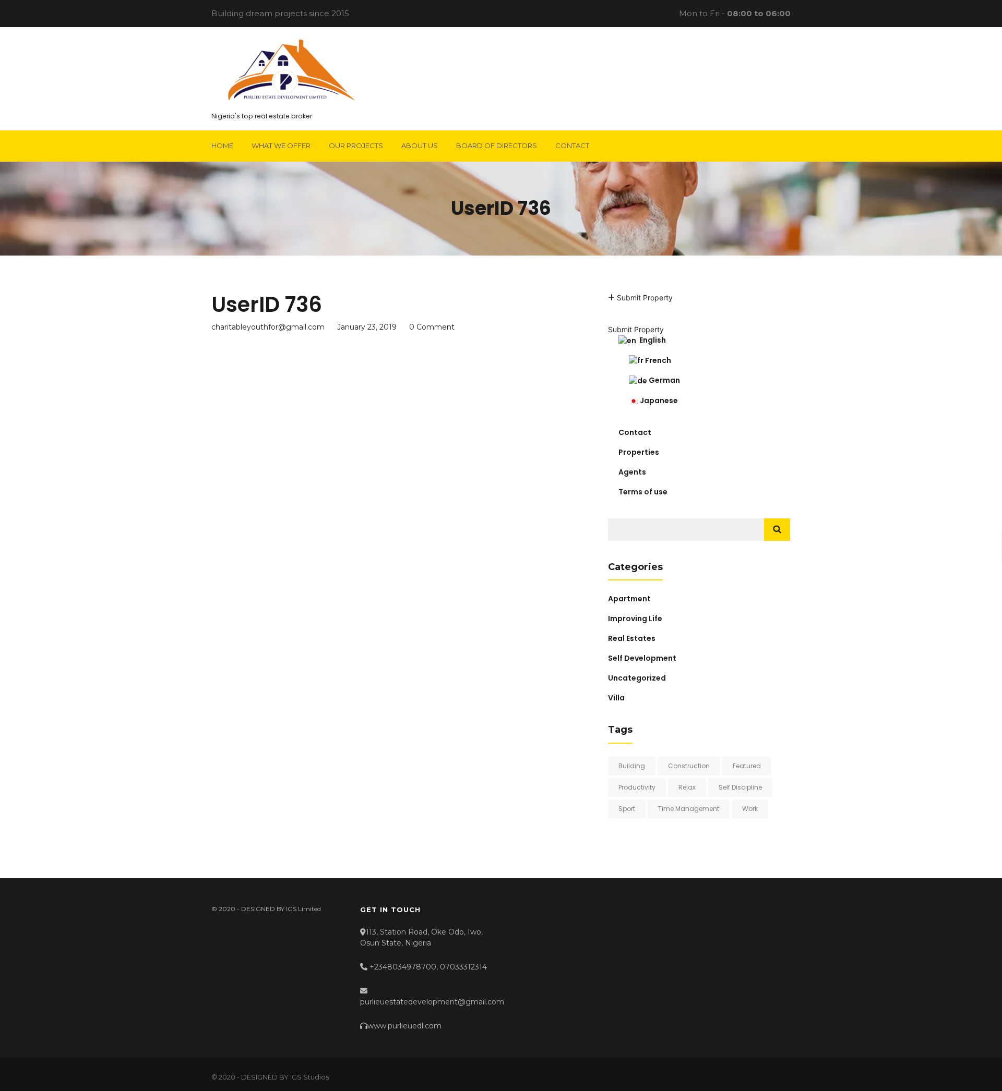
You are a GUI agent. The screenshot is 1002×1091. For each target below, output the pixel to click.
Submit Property (644, 297)
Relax (687, 787)
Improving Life (635, 618)
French (657, 360)
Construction (689, 765)
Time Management (688, 808)
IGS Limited (303, 909)
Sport (626, 808)
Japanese (658, 400)
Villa (616, 698)
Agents (632, 472)
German (663, 380)
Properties (638, 452)
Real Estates (631, 638)
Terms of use (642, 492)
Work (750, 808)
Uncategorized (637, 678)
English (651, 340)
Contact (634, 432)
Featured (747, 765)
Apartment (629, 598)
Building (631, 765)
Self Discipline (740, 787)
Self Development (642, 658)
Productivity (636, 787)
